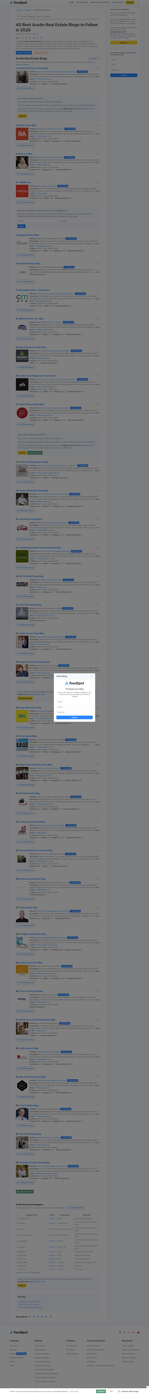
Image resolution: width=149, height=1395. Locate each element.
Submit (74, 717)
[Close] (92, 676)
